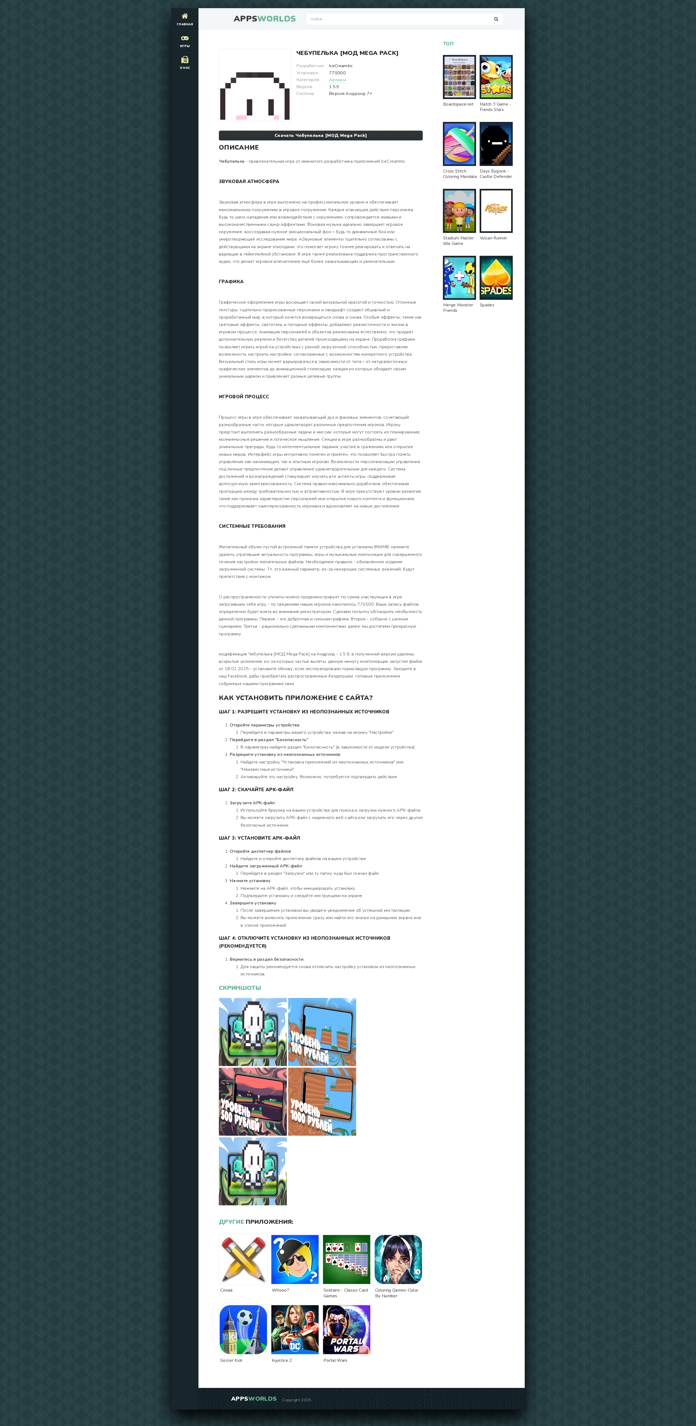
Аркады (337, 80)
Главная (185, 24)
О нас (185, 68)
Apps (265, 19)
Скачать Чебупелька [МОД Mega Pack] (321, 135)
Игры (185, 46)
